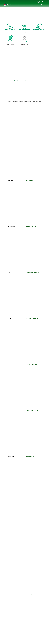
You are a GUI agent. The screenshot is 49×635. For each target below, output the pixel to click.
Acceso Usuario (42, 1)
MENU (42, 4)
